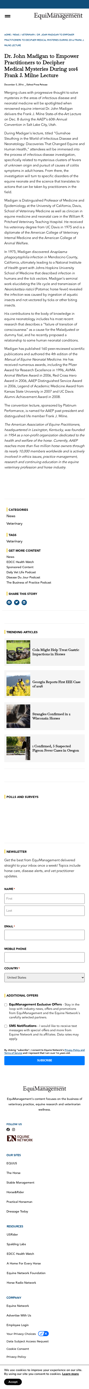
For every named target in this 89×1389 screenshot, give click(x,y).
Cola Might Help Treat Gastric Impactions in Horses (55, 652)
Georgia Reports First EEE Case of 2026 (56, 684)
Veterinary (28, 35)
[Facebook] (8, 1129)
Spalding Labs (16, 1244)
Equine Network (17, 1306)
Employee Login (17, 1325)
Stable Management (20, 1182)
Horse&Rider (15, 1192)
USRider (12, 1234)
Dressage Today (17, 1211)
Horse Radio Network (21, 1283)
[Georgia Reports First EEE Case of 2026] (18, 684)
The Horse (13, 1173)
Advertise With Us (18, 1315)
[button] (9, 602)
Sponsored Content (19, 567)
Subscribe (44, 1060)
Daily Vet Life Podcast (21, 572)
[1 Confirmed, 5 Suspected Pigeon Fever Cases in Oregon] (18, 748)
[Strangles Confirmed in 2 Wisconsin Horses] (18, 716)
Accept (12, 1382)
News (16, 35)
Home (7, 35)
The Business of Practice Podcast (28, 582)
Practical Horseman (19, 1202)
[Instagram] (13, 1129)
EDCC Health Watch (20, 562)
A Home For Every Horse (24, 1263)
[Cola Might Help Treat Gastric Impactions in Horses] (18, 652)
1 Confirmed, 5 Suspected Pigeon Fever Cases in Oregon (55, 748)
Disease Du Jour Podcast (23, 577)
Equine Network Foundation (26, 1273)
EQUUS (11, 1163)
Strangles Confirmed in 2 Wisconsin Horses (51, 716)
